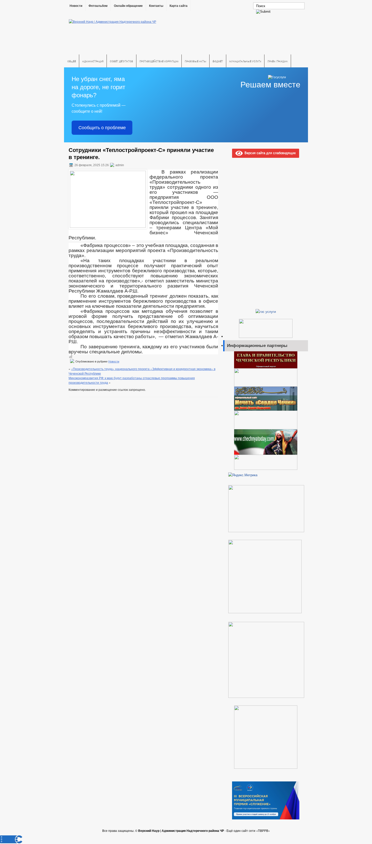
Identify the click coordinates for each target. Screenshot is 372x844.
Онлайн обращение (128, 6)
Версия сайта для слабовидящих (269, 152)
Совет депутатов (121, 61)
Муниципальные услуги (245, 61)
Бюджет (218, 61)
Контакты (156, 6)
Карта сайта (179, 6)
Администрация (93, 61)
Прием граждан (277, 61)
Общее (71, 61)
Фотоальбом (98, 6)
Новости (76, 6)
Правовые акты (195, 61)
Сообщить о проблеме (102, 127)
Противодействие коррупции (158, 61)
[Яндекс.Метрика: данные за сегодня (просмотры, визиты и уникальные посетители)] (242, 474)
